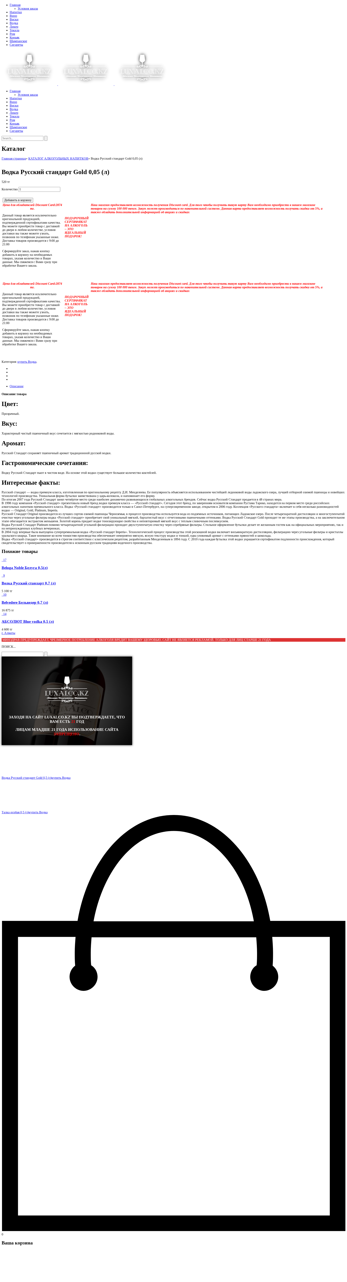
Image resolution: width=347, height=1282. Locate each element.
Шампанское (18, 41)
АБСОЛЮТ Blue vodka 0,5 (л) (28, 621)
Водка (14, 23)
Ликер (14, 26)
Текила (14, 30)
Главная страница (14, 158)
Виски (14, 19)
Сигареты (16, 44)
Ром (12, 34)
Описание (16, 386)
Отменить (27, 1277)
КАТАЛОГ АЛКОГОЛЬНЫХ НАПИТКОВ (58, 158)
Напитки (16, 12)
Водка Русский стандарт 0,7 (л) (29, 583)
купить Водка (26, 361)
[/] (86, 84)
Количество (10, 189)
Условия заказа (28, 8)
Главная (15, 5)
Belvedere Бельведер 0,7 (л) (25, 602)
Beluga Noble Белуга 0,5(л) (25, 568)
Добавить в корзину (18, 200)
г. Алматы (8, 633)
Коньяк (14, 37)
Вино (13, 15)
